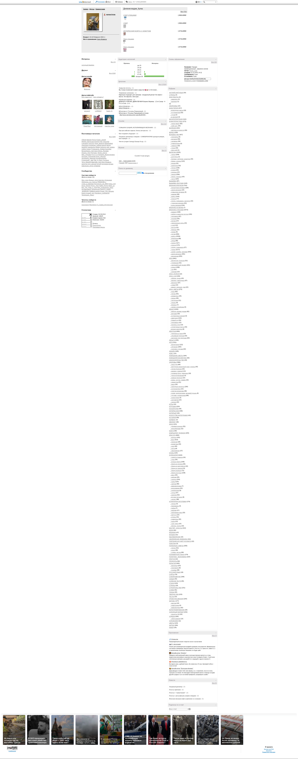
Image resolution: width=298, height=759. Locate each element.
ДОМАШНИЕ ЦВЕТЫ (176, 356)
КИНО (171, 424)
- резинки (173, 218)
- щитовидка (174, 400)
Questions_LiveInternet (102, 193)
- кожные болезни (176, 378)
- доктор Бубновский (177, 375)
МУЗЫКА (172, 535)
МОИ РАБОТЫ (174, 97)
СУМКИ (171, 590)
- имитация (174, 318)
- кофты (173, 196)
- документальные (176, 426)
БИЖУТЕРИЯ (173, 108)
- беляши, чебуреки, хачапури (180, 159)
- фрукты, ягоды (175, 526)
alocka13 (87, 111)
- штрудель (174, 157)
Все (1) (113, 62)
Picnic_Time (95, 186)
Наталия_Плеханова (89, 156)
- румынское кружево (177, 192)
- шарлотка (174, 165)
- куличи (173, 170)
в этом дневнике (148, 173)
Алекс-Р (89, 149)
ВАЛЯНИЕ (172, 128)
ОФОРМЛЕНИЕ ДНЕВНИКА (178, 539)
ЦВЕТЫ (171, 623)
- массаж (173, 603)
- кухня (172, 550)
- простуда (174, 364)
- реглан (173, 221)
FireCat (94, 140)
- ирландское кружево (177, 188)
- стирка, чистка (175, 552)
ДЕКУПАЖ (172, 331)
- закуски (173, 484)
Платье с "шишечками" (177, 693)
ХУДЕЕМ (172, 616)
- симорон (173, 146)
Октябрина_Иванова (88, 158)
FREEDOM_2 (102, 182)
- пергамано (174, 322)
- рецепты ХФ (174, 614)
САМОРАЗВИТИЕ (175, 577)
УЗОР (125, 23)
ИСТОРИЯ (172, 417)
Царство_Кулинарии (105, 180)
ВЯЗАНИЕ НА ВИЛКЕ (176, 207)
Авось (130, 2)
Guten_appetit (101, 140)
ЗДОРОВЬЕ (173, 362)
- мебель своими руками (178, 311)
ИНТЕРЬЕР (173, 413)
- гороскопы (174, 137)
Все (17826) (162, 84)
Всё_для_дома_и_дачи (89, 187)
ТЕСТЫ (171, 596)
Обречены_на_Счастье (89, 182)
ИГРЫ (171, 404)
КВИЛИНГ (172, 422)
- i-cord (172, 225)
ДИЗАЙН (172, 351)
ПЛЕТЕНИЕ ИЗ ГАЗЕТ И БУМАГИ (180, 541)
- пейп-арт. (174, 126)
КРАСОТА (172, 435)
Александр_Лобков (98, 149)
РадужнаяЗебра (101, 158)
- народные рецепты (177, 386)
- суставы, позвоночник (178, 395)
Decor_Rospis (86, 186)
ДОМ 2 (171, 353)
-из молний (174, 117)
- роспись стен (175, 325)
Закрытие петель (125, 88)
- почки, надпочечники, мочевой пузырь (183, 393)
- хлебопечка (174, 490)
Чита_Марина (86, 162)
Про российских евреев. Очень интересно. (133, 130)
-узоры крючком (175, 205)
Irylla (101, 141)
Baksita (89, 140)
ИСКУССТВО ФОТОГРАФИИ (178, 415)
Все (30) (214, 62)
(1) (133, 88)
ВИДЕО (171, 132)
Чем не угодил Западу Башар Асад (131, 141)
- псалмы (173, 570)
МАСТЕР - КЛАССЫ (175, 528)
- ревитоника (174, 605)
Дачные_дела (93, 180)
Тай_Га (96, 160)
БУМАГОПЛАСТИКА (175, 121)
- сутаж (172, 115)
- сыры (172, 482)
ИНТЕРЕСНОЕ (174, 411)
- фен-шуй (173, 150)
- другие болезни (176, 369)
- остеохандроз (175, 389)
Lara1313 (91, 143)
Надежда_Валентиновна (106, 155)
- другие (173, 294)
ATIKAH (84, 140)
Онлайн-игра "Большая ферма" (182, 668)
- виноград (173, 283)
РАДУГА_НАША (105, 189)
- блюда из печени (176, 464)
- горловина (174, 216)
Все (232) (112, 73)
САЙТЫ (171, 574)
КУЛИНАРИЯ (173, 455)
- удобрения (174, 263)
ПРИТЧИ (172, 559)
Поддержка (196, 2)
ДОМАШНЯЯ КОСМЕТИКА (178, 358)
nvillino (84, 149)
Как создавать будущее (127, 133)
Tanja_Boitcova (100, 143)
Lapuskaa (85, 143)
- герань (173, 302)
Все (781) (184, 11)
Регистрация (101, 2)
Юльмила (108, 162)
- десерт (173, 499)
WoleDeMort (109, 143)
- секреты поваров (176, 457)
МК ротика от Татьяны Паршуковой (131, 111)
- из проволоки (175, 112)
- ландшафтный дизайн (178, 265)
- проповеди (174, 568)
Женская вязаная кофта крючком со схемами (185, 699)
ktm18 (109, 145)
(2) (155, 127)
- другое (173, 168)
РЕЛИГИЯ (172, 563)
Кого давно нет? (87, 97)
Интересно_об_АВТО (101, 184)
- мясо (172, 475)
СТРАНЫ (172, 95)
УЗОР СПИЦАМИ (129, 15)
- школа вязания (175, 190)
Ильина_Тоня (86, 153)
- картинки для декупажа (178, 338)
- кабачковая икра (176, 512)
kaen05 (104, 145)
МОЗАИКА (172, 532)
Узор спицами (128, 39)
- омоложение (175, 451)
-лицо (172, 440)
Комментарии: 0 (133, 163)
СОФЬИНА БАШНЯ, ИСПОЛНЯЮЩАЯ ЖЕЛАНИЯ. (136, 127)
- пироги (173, 174)
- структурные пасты (177, 327)
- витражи (173, 314)
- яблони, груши (175, 278)
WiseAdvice (93, 205)
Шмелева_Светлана (98, 162)
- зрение (173, 402)
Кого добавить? (98, 97)
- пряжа (173, 232)
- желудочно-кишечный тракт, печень (182, 367)
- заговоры (174, 141)
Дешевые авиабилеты (179, 661)
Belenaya (87, 89)
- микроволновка (175, 486)
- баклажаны (174, 506)
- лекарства (174, 382)
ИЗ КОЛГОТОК (173, 409)
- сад (172, 269)
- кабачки (173, 477)
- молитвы (173, 565)
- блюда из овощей (176, 468)
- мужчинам (174, 238)
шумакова (97, 166)
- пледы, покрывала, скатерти (180, 201)
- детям (172, 234)
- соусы (172, 493)
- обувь (172, 241)
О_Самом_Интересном (105, 205)
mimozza (103, 147)
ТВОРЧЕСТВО (174, 594)
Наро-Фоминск (102, 39)
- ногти (172, 448)
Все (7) (214, 636)
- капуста (173, 515)
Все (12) (163, 124)
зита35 (99, 164)
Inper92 (96, 141)
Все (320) (112, 137)
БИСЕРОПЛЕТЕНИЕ (176, 119)
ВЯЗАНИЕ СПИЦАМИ (176, 210)
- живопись (174, 99)
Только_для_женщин (107, 191)
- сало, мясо (174, 523)
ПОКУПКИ (172, 543)
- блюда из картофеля (177, 466)
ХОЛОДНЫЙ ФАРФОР (176, 612)
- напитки (173, 495)
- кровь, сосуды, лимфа (178, 380)
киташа (110, 164)
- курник (173, 163)
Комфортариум (95, 191)
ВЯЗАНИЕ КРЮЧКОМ (176, 185)
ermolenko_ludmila (95, 145)
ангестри (85, 164)
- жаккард (173, 212)
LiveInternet (85, 2)
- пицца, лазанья (176, 177)
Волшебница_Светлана (90, 151)
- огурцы (173, 517)
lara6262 (84, 147)
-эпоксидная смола (176, 110)
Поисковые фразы (99, 227)
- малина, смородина (177, 280)
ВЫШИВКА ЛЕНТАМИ (176, 183)
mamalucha (91, 147)
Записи (85, 9)
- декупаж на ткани (176, 333)
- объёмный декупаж (177, 336)
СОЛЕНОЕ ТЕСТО (175, 581)
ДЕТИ (171, 342)
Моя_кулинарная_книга (105, 187)
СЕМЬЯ (171, 579)
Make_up (112, 186)
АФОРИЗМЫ (173, 106)
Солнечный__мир (87, 160)
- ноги (172, 446)
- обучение (174, 347)
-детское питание (176, 497)
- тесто (172, 179)
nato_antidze (110, 147)
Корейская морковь (125, 100)
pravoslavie (85, 205)
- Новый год (174, 320)
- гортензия (174, 300)
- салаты (173, 479)
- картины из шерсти (177, 130)
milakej (97, 147)
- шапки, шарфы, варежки (178, 252)
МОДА (171, 530)
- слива (172, 285)
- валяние (173, 101)
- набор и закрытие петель (179, 214)
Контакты (269, 750)
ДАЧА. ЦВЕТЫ (173, 289)
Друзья (91, 9)
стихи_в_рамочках (88, 184)
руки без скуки (109, 126)
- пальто (173, 243)
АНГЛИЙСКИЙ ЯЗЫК (176, 93)
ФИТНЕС (172, 601)
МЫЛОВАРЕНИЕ (174, 537)
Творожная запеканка (126, 93)
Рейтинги (120, 2)
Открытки (174, 639)
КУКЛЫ (171, 453)
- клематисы (174, 296)
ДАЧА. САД (172, 276)
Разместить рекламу (268, 752)
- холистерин (174, 398)
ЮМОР (171, 627)
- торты (172, 154)
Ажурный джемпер (175, 687)
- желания (173, 139)
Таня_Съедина (104, 160)
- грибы (173, 508)
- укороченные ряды (177, 223)
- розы (172, 291)
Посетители (97, 225)
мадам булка (105, 15)
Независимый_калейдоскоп (91, 189)
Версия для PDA (269, 749)
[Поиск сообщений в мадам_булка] (139, 173)
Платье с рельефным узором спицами (182, 696)
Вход (109, 2)
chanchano (85, 145)
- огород (173, 267)
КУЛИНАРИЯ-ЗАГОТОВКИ (177, 501)
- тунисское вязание (177, 203)
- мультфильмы (175, 428)
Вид (199, 2)
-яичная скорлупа (176, 329)
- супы (172, 459)
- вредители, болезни (177, 260)
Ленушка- (94, 153)
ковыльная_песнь (87, 166)
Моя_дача (85, 180)
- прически (173, 442)
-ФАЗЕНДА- (85, 191)
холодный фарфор (88, 65)
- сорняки (173, 272)
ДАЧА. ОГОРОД (174, 274)
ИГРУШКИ (172, 406)
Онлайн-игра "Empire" (179, 653)
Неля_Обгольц (101, 156)
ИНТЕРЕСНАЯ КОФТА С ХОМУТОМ (137, 31)
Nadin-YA (109, 111)
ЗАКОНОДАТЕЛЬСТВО (176, 360)
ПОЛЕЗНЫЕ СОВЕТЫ (176, 546)
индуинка (105, 164)
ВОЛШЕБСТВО (174, 135)
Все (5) (214, 683)
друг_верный (92, 164)
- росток (173, 227)
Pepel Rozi (87, 126)
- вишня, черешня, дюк (177, 287)
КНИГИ (171, 431)
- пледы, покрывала (177, 247)
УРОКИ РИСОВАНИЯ (176, 599)
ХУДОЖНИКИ (173, 621)
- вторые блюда (175, 462)
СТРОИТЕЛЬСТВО (175, 588)
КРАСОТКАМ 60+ (124, 106)
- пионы (173, 298)
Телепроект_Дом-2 (88, 195)
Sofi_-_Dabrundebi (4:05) (127, 161)
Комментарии (100, 9)
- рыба (172, 521)
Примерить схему (190, 81)
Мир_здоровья (86, 155)
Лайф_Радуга (103, 186)
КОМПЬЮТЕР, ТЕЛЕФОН (177, 433)
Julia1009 (106, 141)
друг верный (98, 126)
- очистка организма (177, 391)
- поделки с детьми (176, 349)
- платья (173, 199)
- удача (172, 148)
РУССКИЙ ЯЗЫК (174, 572)
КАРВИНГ (172, 420)
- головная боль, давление (179, 373)
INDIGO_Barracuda (88, 141)
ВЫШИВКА (172, 181)
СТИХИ (171, 583)
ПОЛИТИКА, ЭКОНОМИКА (177, 557)
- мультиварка (175, 488)
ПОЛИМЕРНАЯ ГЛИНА (176, 554)
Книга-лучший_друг (88, 193)
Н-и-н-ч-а (95, 155)
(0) (134, 100)
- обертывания (175, 619)
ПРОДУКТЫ (173, 561)
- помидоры (174, 519)
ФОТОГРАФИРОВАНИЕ (177, 610)
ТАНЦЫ (171, 592)
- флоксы (173, 305)
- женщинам (174, 256)
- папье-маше (174, 123)
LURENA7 (98, 111)
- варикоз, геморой (176, 371)
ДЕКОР (171, 309)
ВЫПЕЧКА (172, 152)
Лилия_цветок (102, 153)
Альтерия (108, 149)
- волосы (173, 437)
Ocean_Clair (193, 71)
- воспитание (174, 344)
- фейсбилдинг (175, 607)
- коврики (173, 194)
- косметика (174, 444)
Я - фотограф (176, 644)
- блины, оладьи (175, 161)
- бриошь (173, 230)
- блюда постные (176, 473)
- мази (172, 384)
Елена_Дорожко (103, 151)
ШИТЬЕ (171, 625)
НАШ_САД (112, 184)
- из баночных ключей (177, 316)
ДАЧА (171, 258)
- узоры (172, 249)
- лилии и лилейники (177, 307)
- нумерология (175, 143)
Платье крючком (175, 690)
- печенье (173, 172)
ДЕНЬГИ (172, 340)
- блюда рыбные (175, 470)
